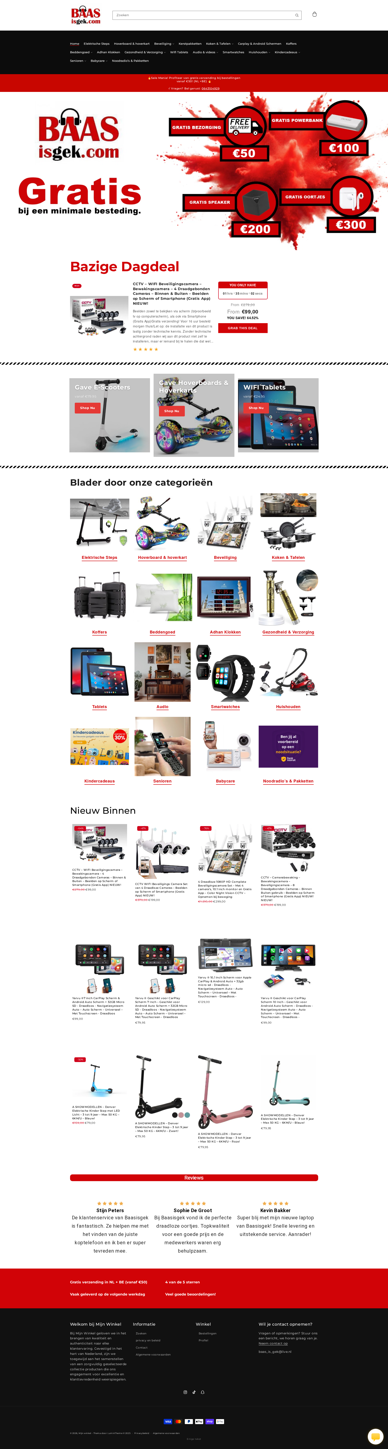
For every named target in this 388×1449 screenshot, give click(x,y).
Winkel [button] (203, 1324)
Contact (142, 1347)
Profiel (203, 1340)
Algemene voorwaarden (153, 1354)
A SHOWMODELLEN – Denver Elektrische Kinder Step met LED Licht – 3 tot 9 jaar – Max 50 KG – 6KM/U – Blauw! (96, 1112)
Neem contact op (273, 1343)
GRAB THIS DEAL (243, 328)
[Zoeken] (297, 15)
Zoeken (141, 1333)
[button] (315, 15)
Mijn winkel (85, 1433)
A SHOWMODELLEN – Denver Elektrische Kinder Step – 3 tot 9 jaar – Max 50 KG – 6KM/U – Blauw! (287, 1119)
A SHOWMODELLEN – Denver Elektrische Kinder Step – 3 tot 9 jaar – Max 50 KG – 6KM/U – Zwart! (161, 1127)
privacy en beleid (148, 1340)
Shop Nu (87, 408)
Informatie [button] (144, 1324)
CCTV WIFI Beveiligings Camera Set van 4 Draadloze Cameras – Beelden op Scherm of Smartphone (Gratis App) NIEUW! (161, 889)
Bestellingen (208, 1333)
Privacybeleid (141, 1433)
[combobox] (207, 15)
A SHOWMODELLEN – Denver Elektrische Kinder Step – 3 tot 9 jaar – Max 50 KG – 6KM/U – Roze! (224, 1137)
